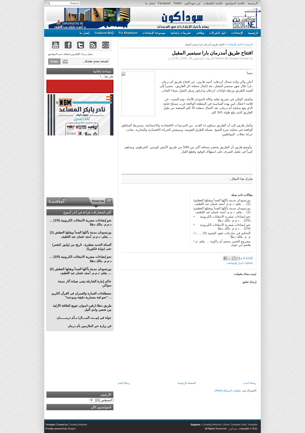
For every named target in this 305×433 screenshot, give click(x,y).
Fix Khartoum (128, 33)
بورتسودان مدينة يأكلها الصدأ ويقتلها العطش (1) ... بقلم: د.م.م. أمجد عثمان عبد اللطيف (222, 210)
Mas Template (249, 424)
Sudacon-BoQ (104, 33)
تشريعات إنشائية (181, 33)
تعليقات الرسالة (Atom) (228, 390)
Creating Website (212, 424)
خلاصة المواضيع (235, 3)
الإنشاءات (237, 33)
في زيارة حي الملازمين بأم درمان (89, 326)
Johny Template (231, 424)
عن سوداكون (192, 3)
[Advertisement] (154, 219)
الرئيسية (253, 3)
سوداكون (233, 428)
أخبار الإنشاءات (234, 44)
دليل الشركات (217, 33)
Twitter (177, 3)
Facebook (164, 3)
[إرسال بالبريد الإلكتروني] (238, 258)
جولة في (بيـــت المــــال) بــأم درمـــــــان (84, 317)
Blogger (72, 428)
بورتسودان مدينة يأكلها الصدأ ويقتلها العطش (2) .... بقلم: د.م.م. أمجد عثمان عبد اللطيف (222, 202)
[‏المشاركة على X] (229, 258)
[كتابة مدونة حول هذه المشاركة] (234, 258)
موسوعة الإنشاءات (154, 33)
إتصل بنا (150, 3)
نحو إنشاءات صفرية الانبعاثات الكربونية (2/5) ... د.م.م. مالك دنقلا (225, 218)
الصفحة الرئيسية (187, 383)
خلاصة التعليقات (213, 3)
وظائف (200, 33)
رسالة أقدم (124, 383)
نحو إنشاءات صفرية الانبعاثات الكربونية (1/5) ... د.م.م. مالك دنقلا (225, 226)
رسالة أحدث (249, 383)
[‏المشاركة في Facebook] (225, 258)
